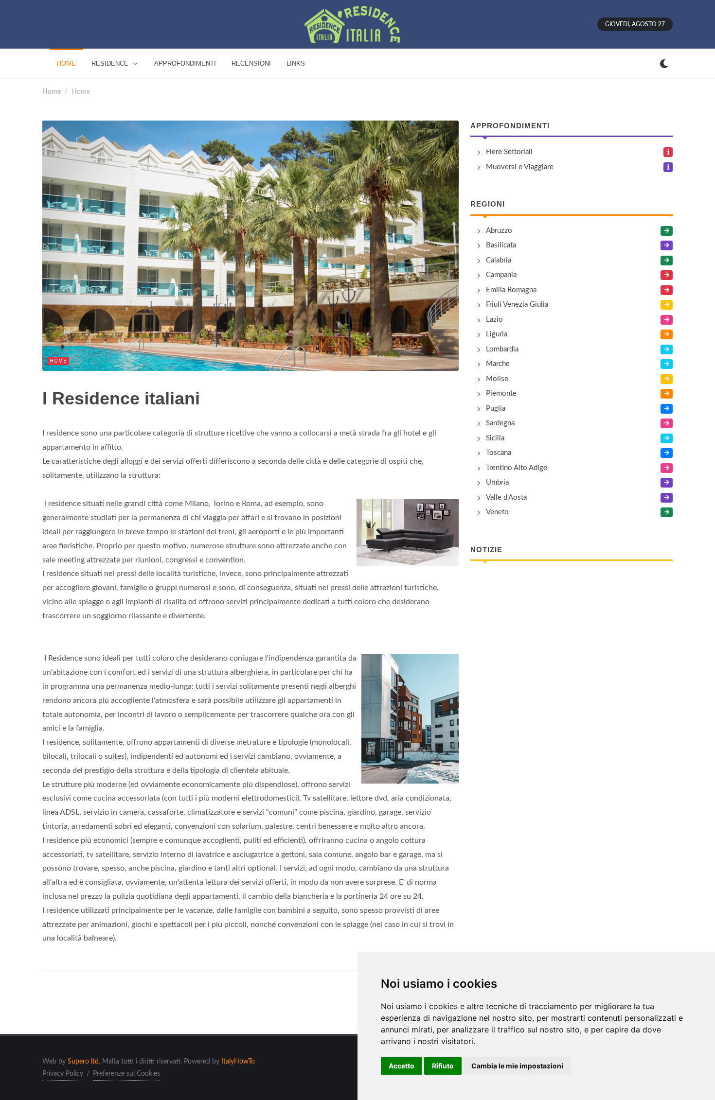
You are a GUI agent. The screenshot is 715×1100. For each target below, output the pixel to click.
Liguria (496, 334)
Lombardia (502, 349)
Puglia (495, 408)
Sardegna (500, 423)
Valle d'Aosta (506, 497)
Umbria (497, 482)
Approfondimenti (510, 126)
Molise (497, 379)
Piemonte (501, 393)
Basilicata (501, 245)
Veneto (497, 512)
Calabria (498, 260)
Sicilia (495, 438)
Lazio (494, 319)
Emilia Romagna (511, 290)
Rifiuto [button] (443, 1066)
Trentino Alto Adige (516, 467)
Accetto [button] (401, 1066)
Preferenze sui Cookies (126, 1073)
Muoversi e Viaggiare (520, 167)
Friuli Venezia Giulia (517, 304)
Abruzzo (499, 230)
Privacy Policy (62, 1073)
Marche (498, 363)
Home (51, 91)
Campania (501, 275)
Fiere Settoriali (509, 152)
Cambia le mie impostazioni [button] (517, 1066)
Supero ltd (83, 1061)
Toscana (498, 452)
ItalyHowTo (238, 1061)
